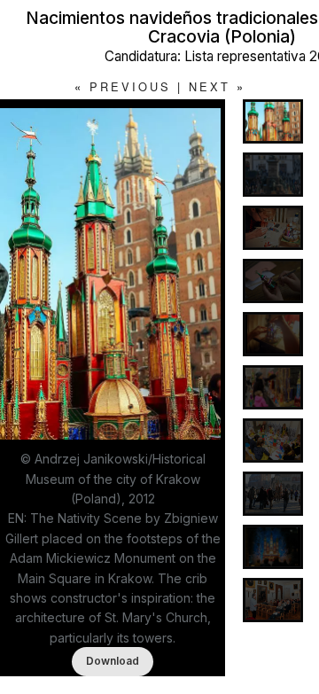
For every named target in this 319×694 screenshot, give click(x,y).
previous (130, 86)
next (209, 86)
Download (112, 660)
